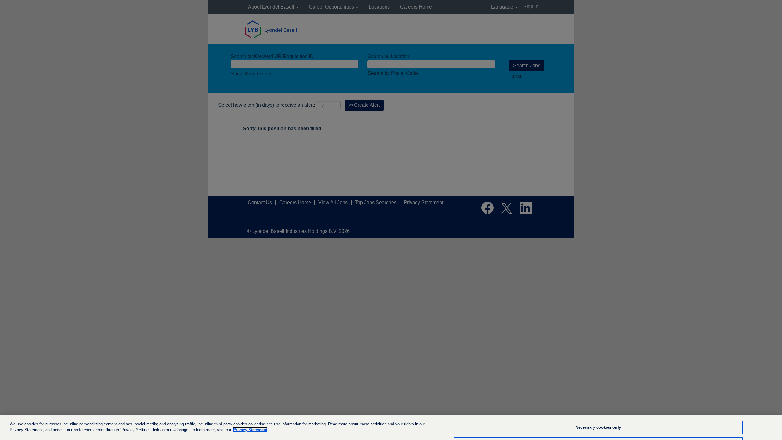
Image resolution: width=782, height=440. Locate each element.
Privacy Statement (250, 429)
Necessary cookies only (598, 427)
